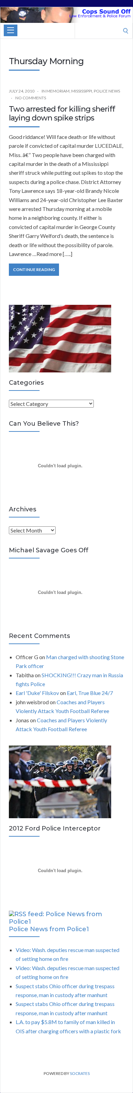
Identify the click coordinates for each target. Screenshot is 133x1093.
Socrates (80, 1073)
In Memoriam (56, 91)
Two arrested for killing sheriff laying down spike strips (62, 113)
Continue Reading (34, 269)
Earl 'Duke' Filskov (37, 693)
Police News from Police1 (49, 929)
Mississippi (81, 91)
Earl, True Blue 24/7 (90, 693)
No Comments (30, 97)
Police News (107, 91)
